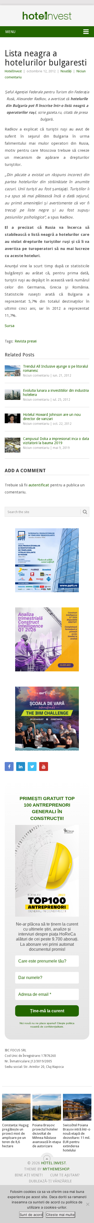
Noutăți (66, 71)
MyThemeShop (56, 1169)
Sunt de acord (31, 1215)
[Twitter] (32, 766)
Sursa (9, 325)
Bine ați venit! (29, 1175)
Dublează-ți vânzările (50, 1181)
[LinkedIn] (20, 766)
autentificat (38, 485)
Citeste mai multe (60, 1215)
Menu (10, 32)
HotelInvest (13, 71)
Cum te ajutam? (65, 1175)
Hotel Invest (47, 15)
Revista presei (26, 341)
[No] (87, 1204)
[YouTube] (43, 766)
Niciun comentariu (36, 375)
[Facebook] (9, 766)
